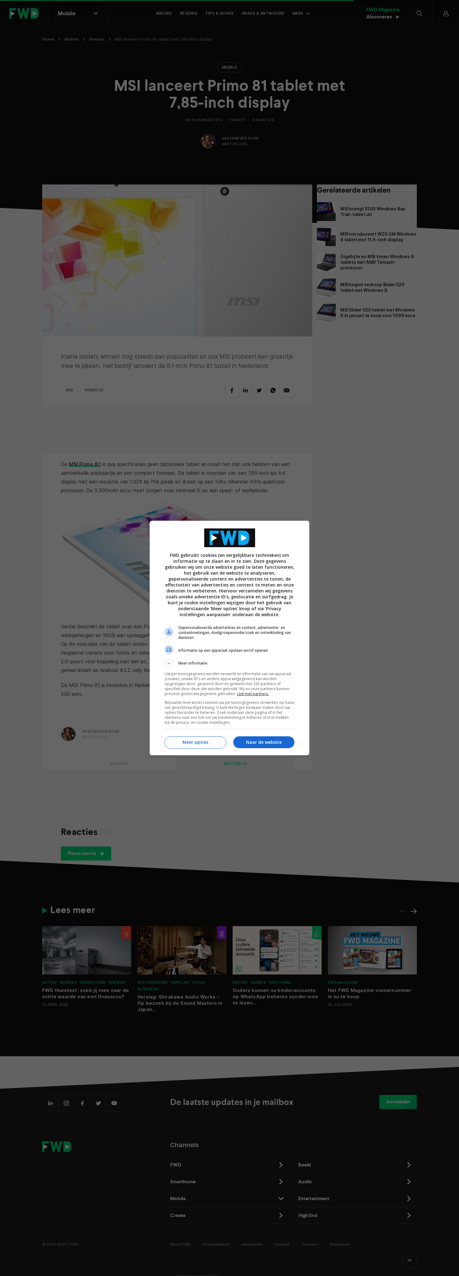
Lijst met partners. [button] (253, 693)
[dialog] (229, 638)
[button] (229, 663)
